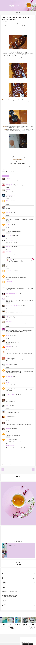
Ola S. (7, 200)
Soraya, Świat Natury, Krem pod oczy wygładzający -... (10, 595)
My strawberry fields (10, 411)
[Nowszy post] (3, 469)
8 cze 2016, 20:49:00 (19, 394)
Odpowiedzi (9, 257)
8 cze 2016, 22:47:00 (12, 405)
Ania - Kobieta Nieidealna (11, 394)
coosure (7, 310)
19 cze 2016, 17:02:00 (13, 439)
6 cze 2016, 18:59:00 (15, 224)
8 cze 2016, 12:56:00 (15, 376)
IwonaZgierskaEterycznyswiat (12, 305)
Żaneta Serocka (9, 321)
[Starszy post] (33, 469)
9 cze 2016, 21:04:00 (13, 428)
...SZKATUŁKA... (8, 235)
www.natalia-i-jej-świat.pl (11, 195)
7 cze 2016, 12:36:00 (12, 316)
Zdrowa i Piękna (9, 298)
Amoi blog (8, 207)
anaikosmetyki (9, 246)
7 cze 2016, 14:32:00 (16, 321)
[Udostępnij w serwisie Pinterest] (13, 172)
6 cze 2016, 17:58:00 (16, 184)
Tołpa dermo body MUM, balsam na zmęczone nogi (9, 591)
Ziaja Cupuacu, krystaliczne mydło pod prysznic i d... (10, 596)
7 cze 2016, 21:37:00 (12, 351)
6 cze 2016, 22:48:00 (15, 276)
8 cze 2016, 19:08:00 (13, 388)
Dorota (7, 351)
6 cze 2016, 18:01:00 (15, 189)
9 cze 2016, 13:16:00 (18, 411)
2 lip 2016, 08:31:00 (18, 445)
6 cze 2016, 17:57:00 (14, 178)
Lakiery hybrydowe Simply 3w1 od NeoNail (14, 555)
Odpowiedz (7, 187)
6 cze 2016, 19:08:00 (15, 235)
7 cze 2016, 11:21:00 (21, 305)
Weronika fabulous (10, 400)
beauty (7, 382)
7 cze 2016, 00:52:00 (15, 281)
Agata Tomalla (9, 376)
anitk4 (7, 405)
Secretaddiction (9, 340)
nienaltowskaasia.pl (10, 433)
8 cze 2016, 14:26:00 (12, 382)
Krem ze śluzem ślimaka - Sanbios (7, 590)
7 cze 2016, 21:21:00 (12, 335)
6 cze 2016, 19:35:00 (20, 240)
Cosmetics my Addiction (11, 218)
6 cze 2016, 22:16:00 (12, 265)
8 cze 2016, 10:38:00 (11, 358)
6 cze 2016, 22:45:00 (15, 270)
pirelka (10, 259)
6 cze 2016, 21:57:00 (14, 251)
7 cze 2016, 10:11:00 (15, 259)
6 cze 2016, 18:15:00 (13, 207)
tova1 (7, 416)
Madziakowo (8, 346)
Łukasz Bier (8, 178)
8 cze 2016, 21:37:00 (17, 400)
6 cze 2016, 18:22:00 (13, 212)
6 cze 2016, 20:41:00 (15, 246)
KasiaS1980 (8, 329)
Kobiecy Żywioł (9, 189)
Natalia (7, 265)
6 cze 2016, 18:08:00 (20, 195)
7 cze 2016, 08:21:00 (18, 293)
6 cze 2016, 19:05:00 (16, 229)
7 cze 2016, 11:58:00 (13, 310)
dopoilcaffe (8, 422)
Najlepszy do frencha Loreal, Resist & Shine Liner (15, 550)
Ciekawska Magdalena (10, 293)
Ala (6, 287)
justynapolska (9, 281)
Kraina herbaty (9, 276)
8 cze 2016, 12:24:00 (13, 370)
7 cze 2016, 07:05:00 (10, 287)
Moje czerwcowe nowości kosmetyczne (7, 592)
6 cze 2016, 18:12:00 (11, 200)
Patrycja (7, 335)
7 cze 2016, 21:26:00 (14, 346)
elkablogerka (8, 270)
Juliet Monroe (9, 224)
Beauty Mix (8, 364)
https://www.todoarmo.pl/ (11, 240)
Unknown (8, 212)
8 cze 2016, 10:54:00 (13, 364)
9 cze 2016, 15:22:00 (11, 416)
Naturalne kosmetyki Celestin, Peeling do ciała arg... (10, 588)
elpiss (7, 358)
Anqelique (8, 428)
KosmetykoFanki (9, 184)
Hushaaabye (8, 251)
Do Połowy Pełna (9, 229)
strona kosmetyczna (10, 445)
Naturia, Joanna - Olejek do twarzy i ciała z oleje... (9, 597)
